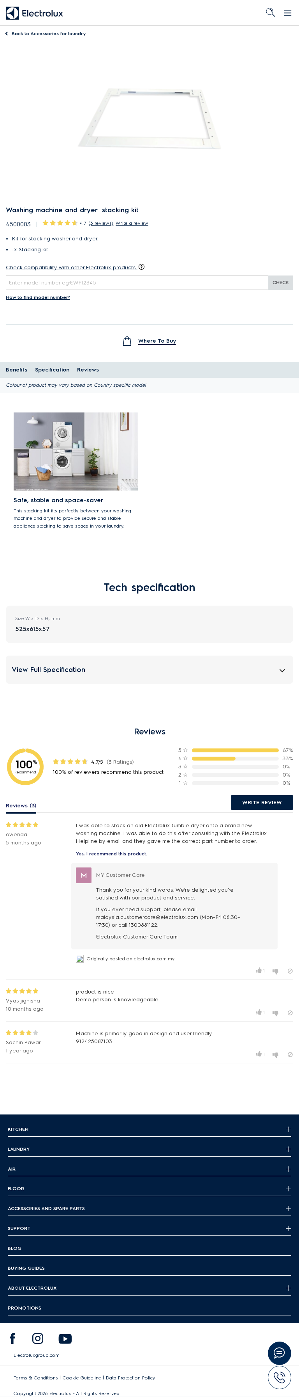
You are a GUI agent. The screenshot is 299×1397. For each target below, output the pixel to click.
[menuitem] (12, 1340)
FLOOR (16, 1188)
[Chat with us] (279, 1353)
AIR (12, 1169)
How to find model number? (38, 297)
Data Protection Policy (130, 1378)
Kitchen (18, 1129)
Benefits (16, 369)
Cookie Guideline (82, 1378)
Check (281, 282)
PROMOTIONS (24, 1308)
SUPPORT (19, 1228)
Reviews (88, 369)
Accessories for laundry (49, 33)
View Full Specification (48, 669)
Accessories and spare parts (46, 1208)
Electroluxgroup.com (37, 1355)
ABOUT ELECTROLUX (32, 1288)
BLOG (14, 1248)
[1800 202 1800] (279, 1377)
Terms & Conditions (36, 1378)
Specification (52, 369)
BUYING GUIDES (26, 1268)
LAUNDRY (19, 1149)
